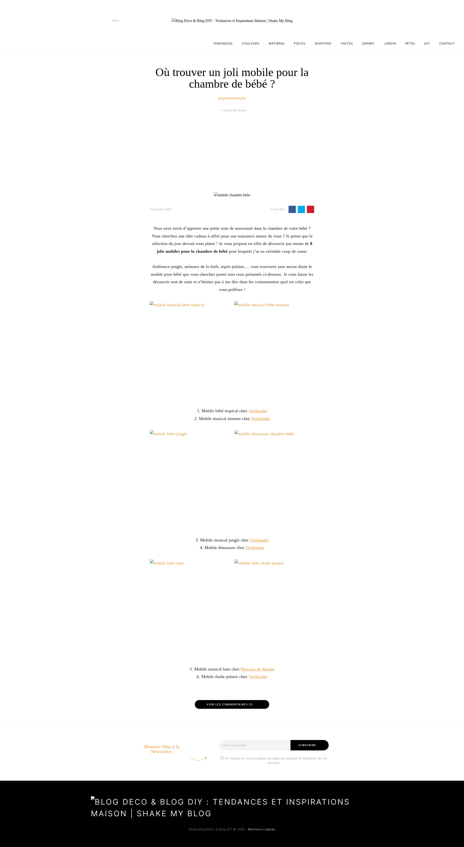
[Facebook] (94, 20)
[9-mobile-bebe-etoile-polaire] (274, 608)
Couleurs (251, 43)
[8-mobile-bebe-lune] (190, 608)
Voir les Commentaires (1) (230, 704)
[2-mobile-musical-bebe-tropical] (190, 350)
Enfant (368, 43)
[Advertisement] (232, 152)
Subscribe (307, 745)
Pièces (299, 43)
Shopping (323, 43)
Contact (447, 43)
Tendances (223, 43)
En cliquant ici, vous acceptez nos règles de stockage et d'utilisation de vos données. (276, 760)
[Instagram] (101, 20)
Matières (277, 43)
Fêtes (410, 43)
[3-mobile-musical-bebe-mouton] (274, 350)
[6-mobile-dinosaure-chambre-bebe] (274, 479)
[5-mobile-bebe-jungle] (190, 479)
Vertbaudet (257, 410)
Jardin (390, 43)
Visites (347, 43)
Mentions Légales (261, 829)
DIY (427, 43)
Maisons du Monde (258, 669)
